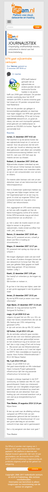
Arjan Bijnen (12, 304)
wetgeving (9, 464)
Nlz (8, 361)
